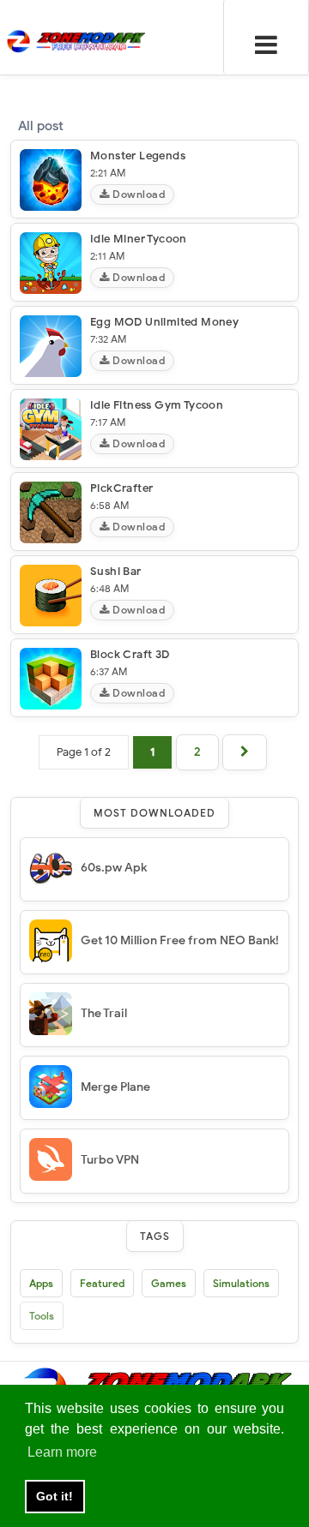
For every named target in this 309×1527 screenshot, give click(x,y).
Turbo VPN (110, 1160)
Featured (102, 1283)
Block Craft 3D (130, 654)
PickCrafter (121, 488)
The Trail (104, 1013)
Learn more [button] (62, 1452)
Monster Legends (137, 155)
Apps (41, 1283)
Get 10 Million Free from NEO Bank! (180, 940)
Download (138, 194)
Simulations (241, 1283)
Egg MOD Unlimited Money (164, 321)
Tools (41, 1315)
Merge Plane (115, 1087)
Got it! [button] (54, 1496)
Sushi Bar (116, 571)
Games (168, 1283)
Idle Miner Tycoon (138, 238)
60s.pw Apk (114, 867)
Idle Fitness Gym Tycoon (156, 405)
